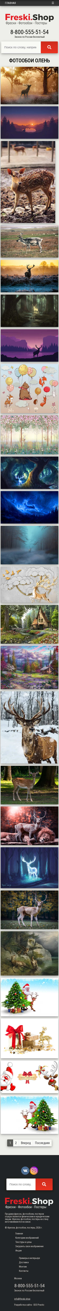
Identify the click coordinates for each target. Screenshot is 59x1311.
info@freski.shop (22, 1299)
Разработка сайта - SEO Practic (29, 1304)
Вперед (26, 1143)
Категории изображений (27, 1237)
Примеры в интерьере (29, 1258)
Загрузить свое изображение (29, 1246)
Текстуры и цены (23, 1242)
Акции (18, 1250)
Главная (10, 3)
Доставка (24, 1262)
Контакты (23, 1271)
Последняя (42, 1143)
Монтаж (23, 1266)
